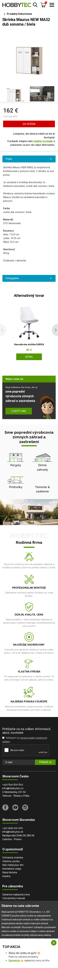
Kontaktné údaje (11, 868)
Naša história (9, 872)
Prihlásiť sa (45, 762)
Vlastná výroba (11, 861)
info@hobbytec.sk (12, 831)
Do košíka (29, 123)
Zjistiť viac (18, 411)
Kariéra (6, 876)
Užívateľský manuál (13, 898)
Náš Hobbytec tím (13, 865)
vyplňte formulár (43, 141)
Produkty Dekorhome (19, 13)
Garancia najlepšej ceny (16, 894)
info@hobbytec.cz (13, 788)
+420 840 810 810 (12, 784)
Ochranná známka (12, 857)
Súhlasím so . (24, 739)
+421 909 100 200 (12, 828)
